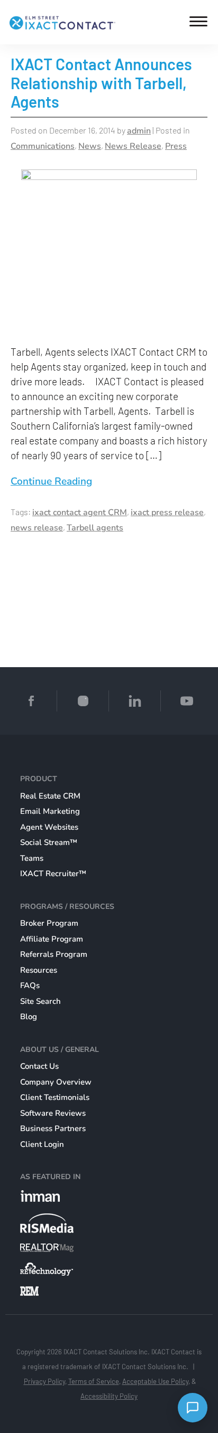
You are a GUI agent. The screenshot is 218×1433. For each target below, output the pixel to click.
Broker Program (49, 923)
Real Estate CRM (50, 796)
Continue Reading (51, 481)
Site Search (40, 1001)
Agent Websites (49, 827)
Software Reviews (53, 1113)
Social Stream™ (48, 842)
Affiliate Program (51, 939)
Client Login (42, 1144)
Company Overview (56, 1082)
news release (37, 528)
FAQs (30, 985)
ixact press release (167, 512)
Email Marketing (50, 811)
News (89, 146)
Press (176, 146)
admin (139, 131)
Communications (43, 146)
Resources (38, 970)
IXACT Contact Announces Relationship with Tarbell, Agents (101, 82)
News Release (133, 146)
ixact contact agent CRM (79, 512)
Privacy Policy (44, 1381)
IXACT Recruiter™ (53, 873)
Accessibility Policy (109, 1396)
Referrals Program (53, 954)
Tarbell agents (95, 528)
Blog (28, 1016)
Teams (31, 858)
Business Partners (53, 1128)
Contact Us (39, 1066)
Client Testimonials (54, 1097)
